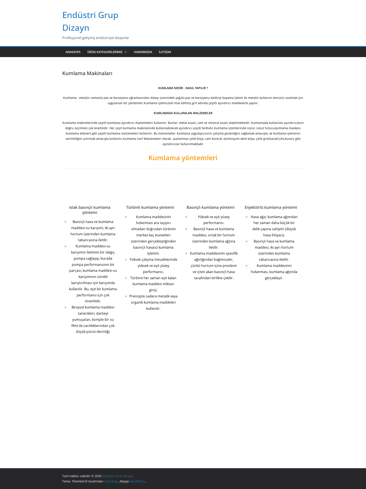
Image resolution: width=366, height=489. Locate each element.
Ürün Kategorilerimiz (104, 52)
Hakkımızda (143, 52)
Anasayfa (73, 52)
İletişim (165, 52)
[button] (124, 52)
